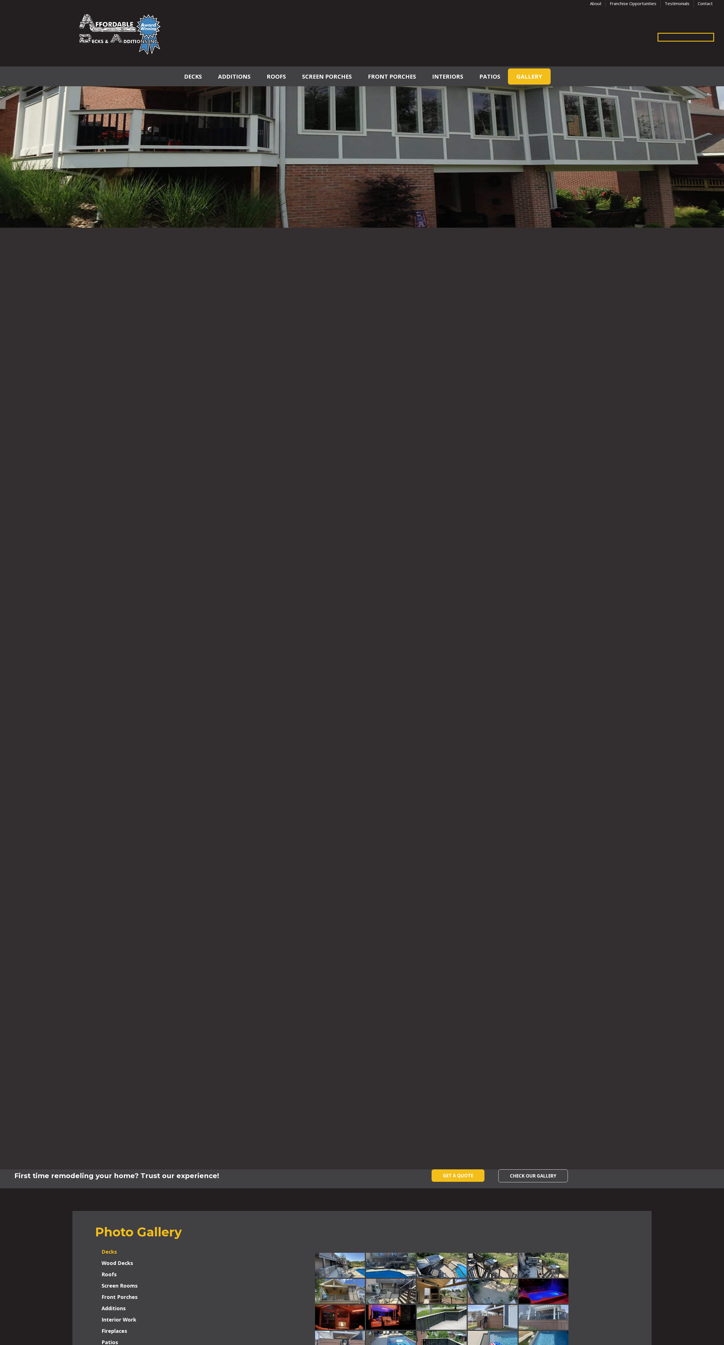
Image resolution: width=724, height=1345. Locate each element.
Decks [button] (109, 1251)
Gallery (529, 76)
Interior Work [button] (119, 1319)
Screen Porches (327, 76)
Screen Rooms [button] (119, 1285)
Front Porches (392, 76)
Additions (234, 76)
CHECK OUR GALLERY (533, 1176)
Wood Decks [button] (117, 1263)
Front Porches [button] (119, 1297)
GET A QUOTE (458, 1175)
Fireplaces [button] (114, 1330)
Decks (193, 76)
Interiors (447, 76)
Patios (489, 76)
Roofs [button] (109, 1274)
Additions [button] (114, 1308)
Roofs (276, 76)
